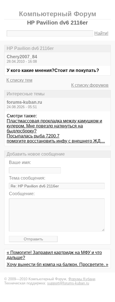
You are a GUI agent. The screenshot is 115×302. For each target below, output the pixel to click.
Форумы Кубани (81, 279)
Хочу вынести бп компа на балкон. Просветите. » (57, 264)
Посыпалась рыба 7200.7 (33, 136)
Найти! (101, 33)
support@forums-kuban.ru (68, 283)
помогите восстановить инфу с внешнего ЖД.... (56, 141)
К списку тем (19, 80)
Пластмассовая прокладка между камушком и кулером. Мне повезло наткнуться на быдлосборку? (54, 126)
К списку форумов (90, 85)
